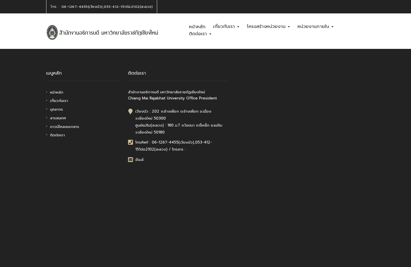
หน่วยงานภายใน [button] (314, 26)
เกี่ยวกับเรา (59, 101)
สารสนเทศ (58, 118)
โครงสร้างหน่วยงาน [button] (267, 26)
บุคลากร (56, 109)
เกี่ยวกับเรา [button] (225, 26)
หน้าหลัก (197, 26)
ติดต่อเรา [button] (199, 33)
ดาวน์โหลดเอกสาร (64, 127)
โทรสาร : (179, 149)
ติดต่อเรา (57, 135)
